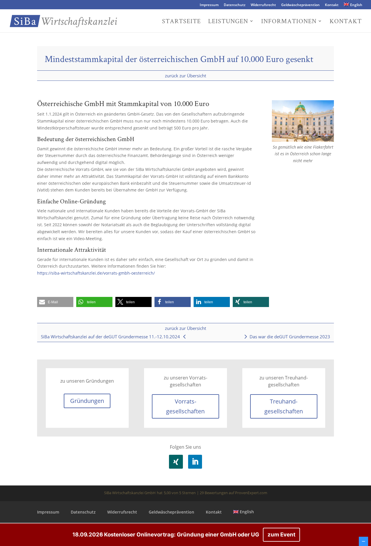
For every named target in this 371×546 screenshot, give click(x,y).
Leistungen (228, 22)
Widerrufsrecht (263, 5)
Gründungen (87, 401)
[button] (55, 302)
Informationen (289, 22)
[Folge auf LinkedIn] (195, 462)
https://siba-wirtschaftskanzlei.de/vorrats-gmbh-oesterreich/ (96, 273)
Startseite (181, 22)
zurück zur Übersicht (185, 75)
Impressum (209, 5)
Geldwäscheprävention (300, 5)
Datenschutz (234, 5)
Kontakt (332, 5)
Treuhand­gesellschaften (283, 406)
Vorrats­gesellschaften (185, 406)
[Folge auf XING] (176, 462)
